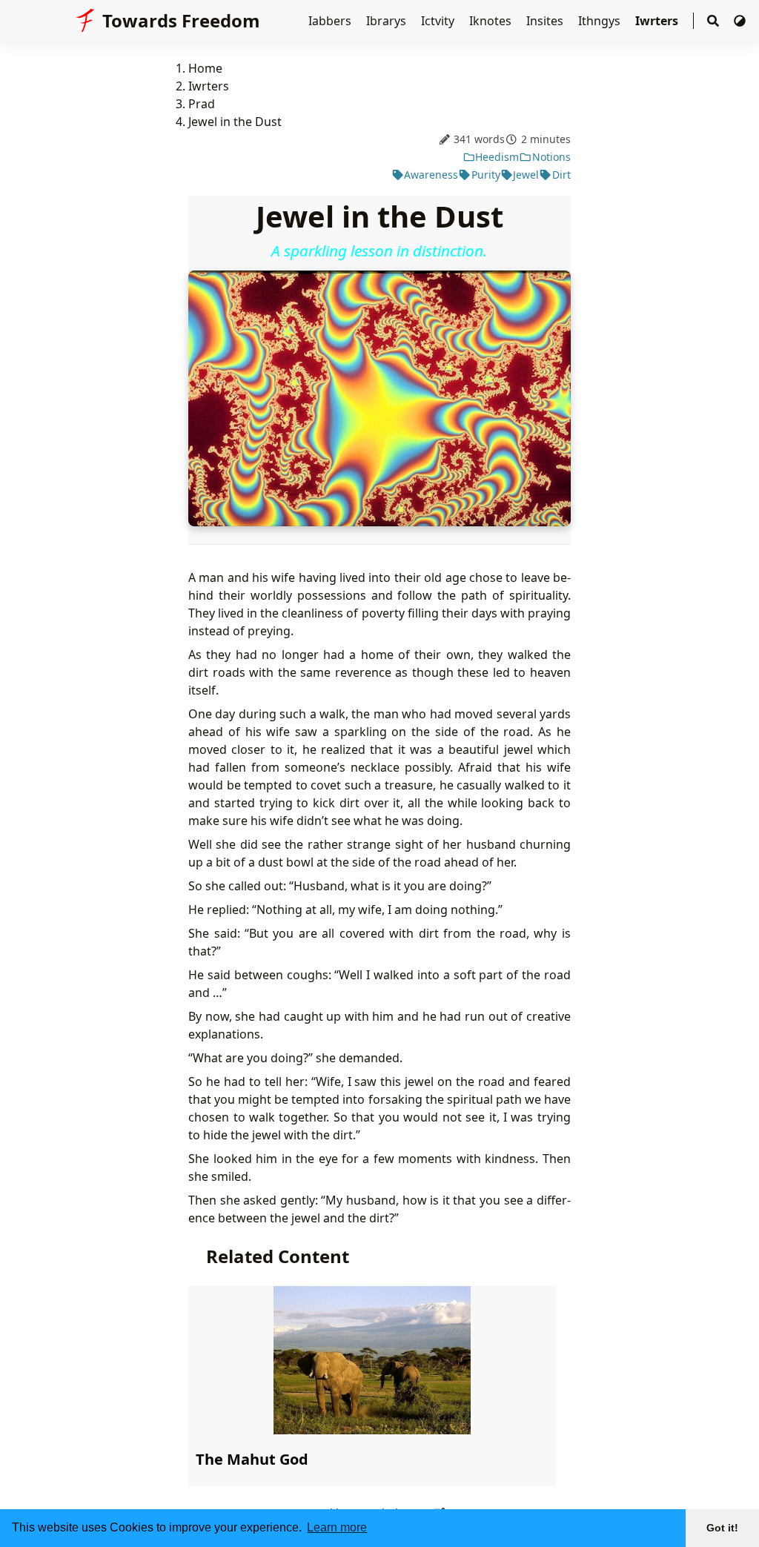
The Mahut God (252, 1459)
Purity (485, 175)
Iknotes (491, 21)
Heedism (497, 157)
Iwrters (658, 21)
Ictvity (439, 21)
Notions (551, 157)
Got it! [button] (722, 1528)
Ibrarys (387, 21)
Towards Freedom (181, 20)
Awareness (431, 175)
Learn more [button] (337, 1527)
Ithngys (600, 21)
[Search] (713, 21)
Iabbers (331, 21)
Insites (546, 21)
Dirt (561, 175)
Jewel (526, 175)
